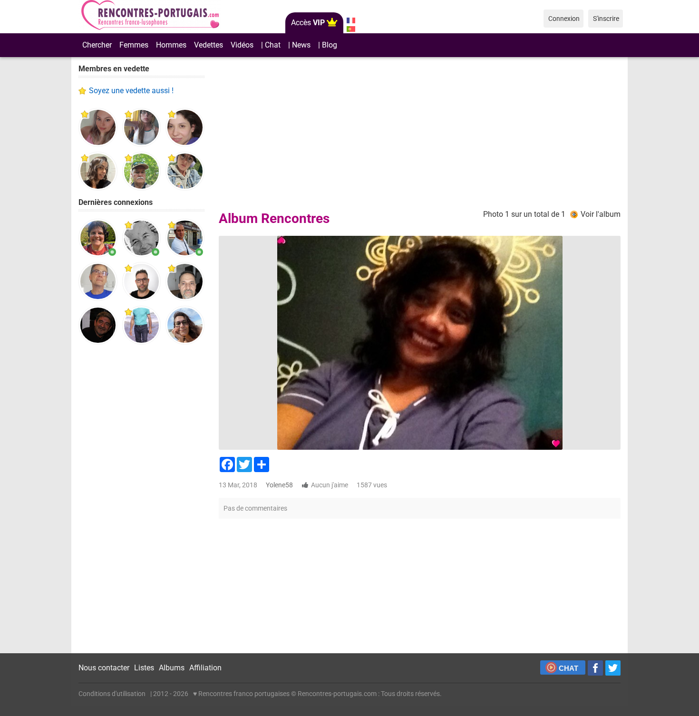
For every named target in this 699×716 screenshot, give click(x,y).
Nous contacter (103, 667)
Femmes (133, 44)
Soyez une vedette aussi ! (131, 90)
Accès (308, 22)
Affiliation (205, 667)
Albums (171, 667)
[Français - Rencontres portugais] (350, 20)
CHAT (568, 668)
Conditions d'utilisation (112, 693)
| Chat (271, 44)
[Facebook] (595, 668)
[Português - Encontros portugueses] (350, 29)
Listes (144, 667)
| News (299, 44)
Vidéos (242, 44)
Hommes (171, 44)
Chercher (97, 44)
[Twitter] (613, 668)
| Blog (327, 44)
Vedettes (208, 44)
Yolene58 (279, 485)
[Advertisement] (141, 499)
